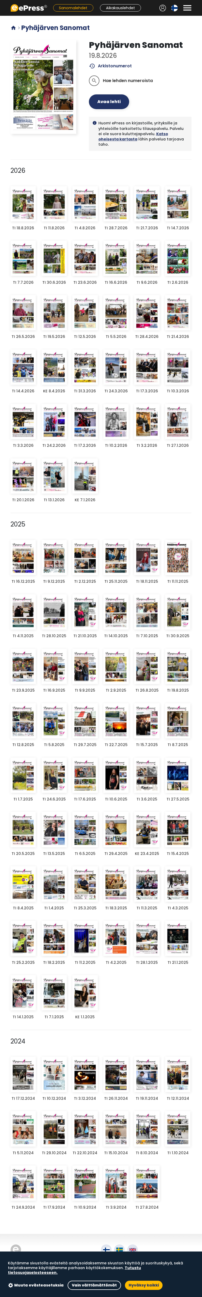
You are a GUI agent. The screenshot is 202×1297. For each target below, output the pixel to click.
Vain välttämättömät (94, 1285)
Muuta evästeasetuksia (39, 1285)
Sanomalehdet (73, 8)
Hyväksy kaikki (144, 1285)
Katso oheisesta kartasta (133, 136)
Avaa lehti (109, 102)
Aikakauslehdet (120, 8)
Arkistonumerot (110, 66)
